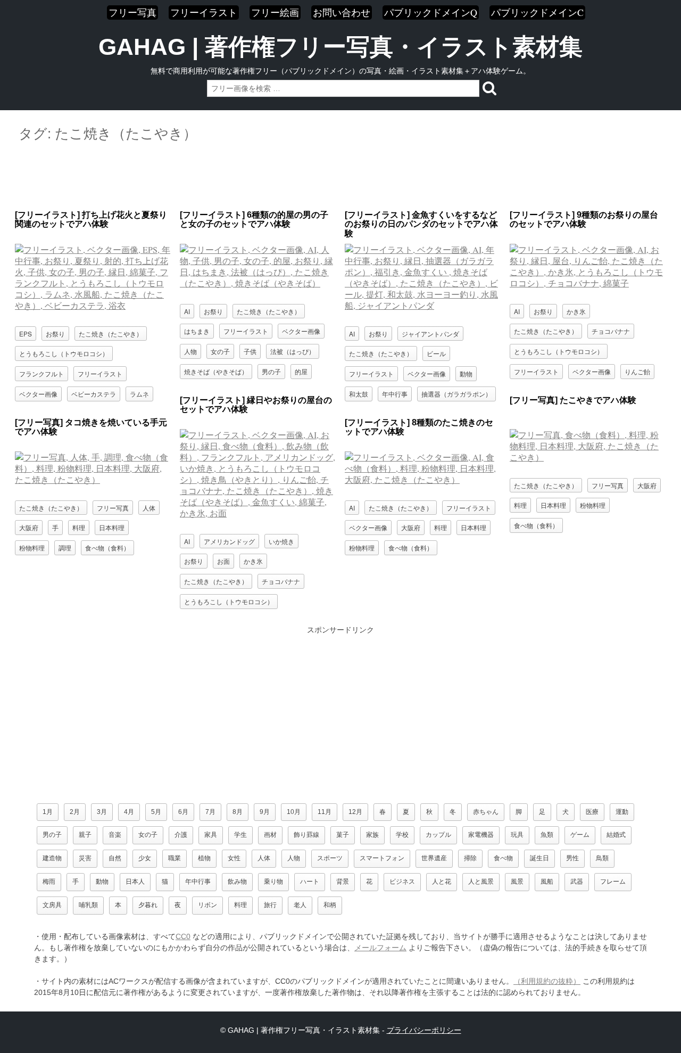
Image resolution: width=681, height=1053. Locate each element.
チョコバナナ (611, 330)
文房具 (52, 905)
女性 (234, 858)
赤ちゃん (486, 812)
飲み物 (237, 881)
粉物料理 (592, 504)
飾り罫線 (306, 834)
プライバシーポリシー (424, 1030)
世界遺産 (434, 858)
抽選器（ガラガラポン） (456, 393)
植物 (204, 858)
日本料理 (553, 504)
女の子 (220, 351)
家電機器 (481, 834)
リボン (207, 905)
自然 (115, 858)
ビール (436, 353)
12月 (355, 812)
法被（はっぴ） (292, 351)
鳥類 (602, 858)
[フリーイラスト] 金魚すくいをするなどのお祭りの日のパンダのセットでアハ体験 (421, 224)
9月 (265, 812)
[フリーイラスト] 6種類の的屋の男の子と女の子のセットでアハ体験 (254, 219)
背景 (342, 881)
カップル (438, 834)
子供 (250, 351)
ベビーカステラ (93, 393)
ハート (309, 881)
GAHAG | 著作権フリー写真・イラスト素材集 (340, 47)
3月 (102, 812)
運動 (622, 812)
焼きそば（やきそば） (216, 371)
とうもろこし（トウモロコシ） (64, 353)
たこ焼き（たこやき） (111, 333)
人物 (190, 351)
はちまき (197, 330)
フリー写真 (132, 12)
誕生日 (539, 858)
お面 (223, 560)
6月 (183, 812)
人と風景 (481, 881)
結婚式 (616, 834)
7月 (210, 812)
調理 (65, 547)
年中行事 (395, 393)
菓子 (342, 834)
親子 (85, 834)
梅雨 (49, 881)
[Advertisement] (340, 177)
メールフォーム (380, 947)
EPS (25, 333)
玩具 (517, 834)
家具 (210, 834)
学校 (402, 834)
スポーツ (330, 858)
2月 (75, 812)
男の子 (271, 371)
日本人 (135, 881)
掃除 (470, 858)
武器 (576, 881)
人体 (149, 507)
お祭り (55, 333)
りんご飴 (637, 371)
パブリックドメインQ (430, 12)
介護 (181, 834)
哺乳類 (88, 905)
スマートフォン (382, 858)
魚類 (547, 834)
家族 (372, 834)
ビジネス (402, 881)
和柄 (329, 905)
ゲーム (579, 834)
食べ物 (503, 858)
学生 (240, 834)
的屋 (301, 371)
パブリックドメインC (537, 12)
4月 (129, 812)
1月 (48, 812)
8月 (237, 812)
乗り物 (273, 881)
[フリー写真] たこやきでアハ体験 (573, 400)
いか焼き (281, 541)
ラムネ (139, 393)
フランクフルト (41, 373)
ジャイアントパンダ (430, 333)
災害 (85, 858)
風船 (547, 881)
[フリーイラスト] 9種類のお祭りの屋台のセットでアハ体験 (584, 219)
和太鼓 (358, 393)
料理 (520, 504)
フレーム (613, 881)
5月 (156, 812)
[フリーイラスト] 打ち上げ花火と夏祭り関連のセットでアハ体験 (91, 219)
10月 (294, 812)
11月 (324, 812)
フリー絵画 (275, 12)
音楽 (115, 834)
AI (187, 311)
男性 (572, 858)
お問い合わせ (341, 12)
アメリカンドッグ (229, 541)
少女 (144, 858)
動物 (466, 373)
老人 (300, 905)
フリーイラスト (203, 12)
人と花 (441, 881)
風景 (517, 881)
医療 (592, 812)
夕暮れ (147, 905)
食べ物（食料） (536, 525)
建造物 (52, 858)
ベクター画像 (38, 393)
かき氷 (576, 311)
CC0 (183, 936)
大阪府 (647, 485)
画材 (270, 834)
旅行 (270, 905)
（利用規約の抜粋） (546, 981)
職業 (174, 858)
